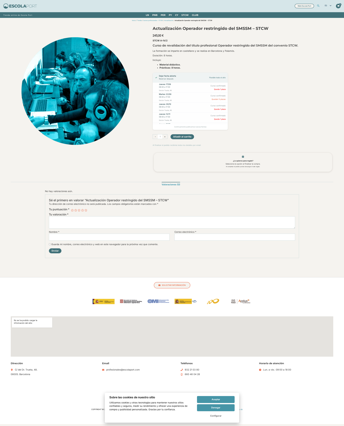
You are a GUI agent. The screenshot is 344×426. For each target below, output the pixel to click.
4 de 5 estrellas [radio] (82, 210)
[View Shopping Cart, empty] (338, 6)
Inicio (134, 20)
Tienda (139, 20)
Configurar (216, 415)
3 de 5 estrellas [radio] (79, 210)
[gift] (243, 156)
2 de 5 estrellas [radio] (75, 210)
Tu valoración (59, 214)
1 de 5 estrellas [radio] (72, 210)
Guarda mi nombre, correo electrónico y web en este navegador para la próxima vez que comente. (104, 244)
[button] (318, 6)
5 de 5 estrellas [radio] (86, 210)
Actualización (168, 20)
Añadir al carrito (182, 136)
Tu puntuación (59, 209)
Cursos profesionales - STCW (153, 20)
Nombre (54, 232)
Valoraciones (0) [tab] (171, 184)
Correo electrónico (185, 232)
